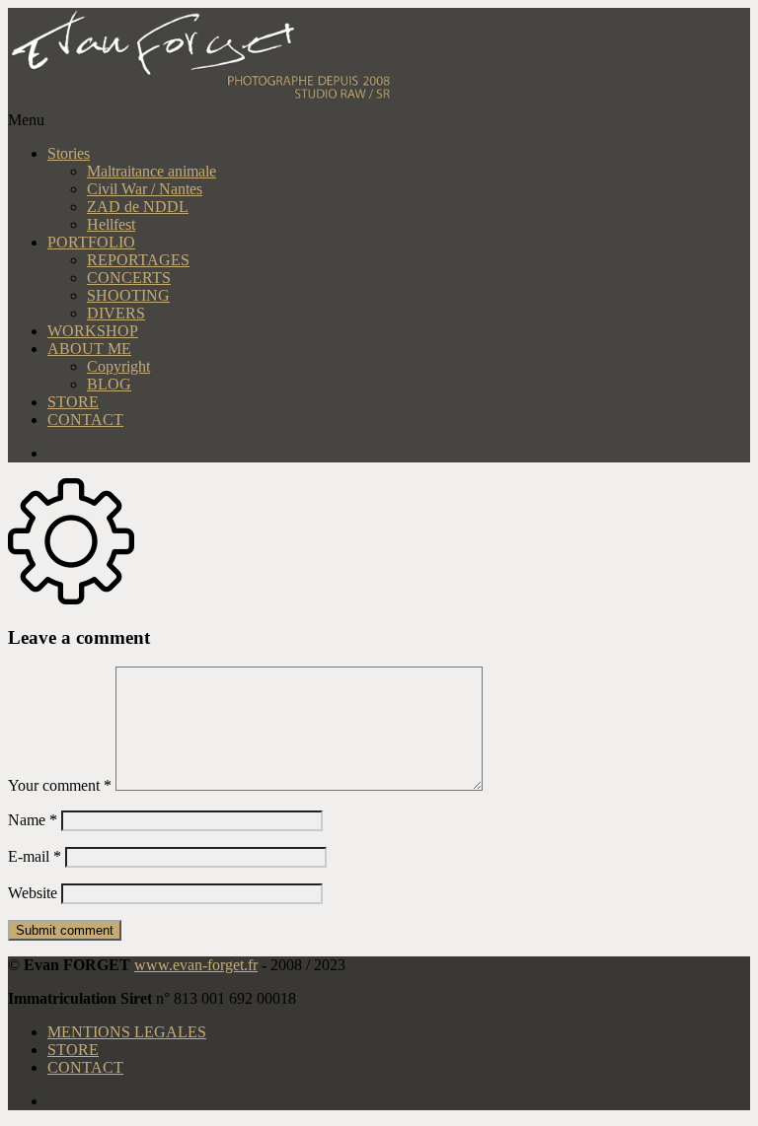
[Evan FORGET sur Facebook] (398, 453)
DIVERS (116, 313)
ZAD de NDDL (138, 206)
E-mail (34, 856)
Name (32, 819)
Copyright (118, 366)
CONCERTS (129, 277)
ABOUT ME (89, 348)
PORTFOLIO (91, 242)
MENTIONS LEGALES (126, 1031)
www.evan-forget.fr (196, 964)
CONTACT (85, 419)
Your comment (60, 785)
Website (32, 892)
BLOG (109, 384)
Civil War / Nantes (144, 188)
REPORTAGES (138, 259)
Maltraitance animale (151, 171)
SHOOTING (128, 295)
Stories (68, 153)
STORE (73, 401)
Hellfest (111, 224)
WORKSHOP (92, 330)
